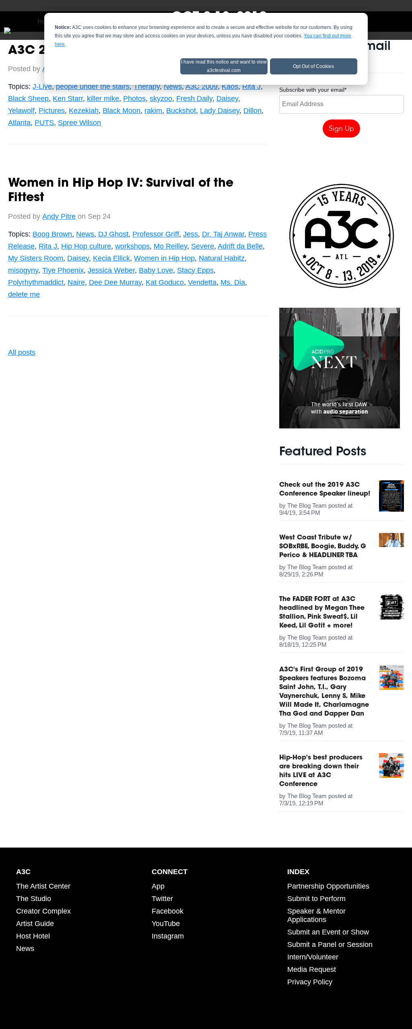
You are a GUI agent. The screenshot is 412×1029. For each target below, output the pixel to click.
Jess (190, 234)
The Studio (33, 899)
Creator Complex (43, 911)
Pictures (52, 111)
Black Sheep (28, 99)
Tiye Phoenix (63, 270)
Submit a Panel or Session (330, 945)
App (158, 886)
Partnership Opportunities (328, 886)
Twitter (162, 899)
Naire (76, 282)
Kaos (230, 86)
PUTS (44, 123)
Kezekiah (84, 111)
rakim (153, 111)
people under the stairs (93, 86)
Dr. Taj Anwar (223, 234)
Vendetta (202, 282)
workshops (132, 246)
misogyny (23, 270)
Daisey (227, 99)
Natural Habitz (222, 258)
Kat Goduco (165, 282)
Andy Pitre (59, 216)
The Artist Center (43, 886)
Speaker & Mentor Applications (316, 915)
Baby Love (156, 270)
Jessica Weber (111, 270)
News (173, 86)
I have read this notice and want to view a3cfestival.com (224, 66)
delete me (24, 294)
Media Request (311, 969)
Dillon (252, 111)
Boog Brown (52, 234)
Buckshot (181, 111)
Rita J (251, 86)
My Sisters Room (35, 258)
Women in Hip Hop (164, 258)
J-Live (42, 86)
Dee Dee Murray (115, 282)
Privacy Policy (309, 982)
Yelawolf (21, 111)
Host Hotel (33, 936)
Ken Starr (68, 99)
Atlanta (19, 123)
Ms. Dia (232, 282)
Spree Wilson (79, 123)
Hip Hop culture (86, 246)
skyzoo (161, 99)
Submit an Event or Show (328, 932)
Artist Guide (35, 924)
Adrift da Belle (240, 246)
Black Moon (121, 111)
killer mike (103, 99)
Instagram (168, 936)
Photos (134, 99)
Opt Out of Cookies (313, 66)
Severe (202, 246)
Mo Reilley (170, 246)
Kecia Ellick (111, 258)
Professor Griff (155, 234)
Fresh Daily (194, 99)
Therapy (147, 86)
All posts (21, 352)
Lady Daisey (219, 111)
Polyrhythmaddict (36, 282)
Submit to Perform (316, 899)
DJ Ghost (113, 234)
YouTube (166, 924)
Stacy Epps (195, 270)
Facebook (167, 911)
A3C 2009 (201, 86)
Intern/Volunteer (312, 957)
